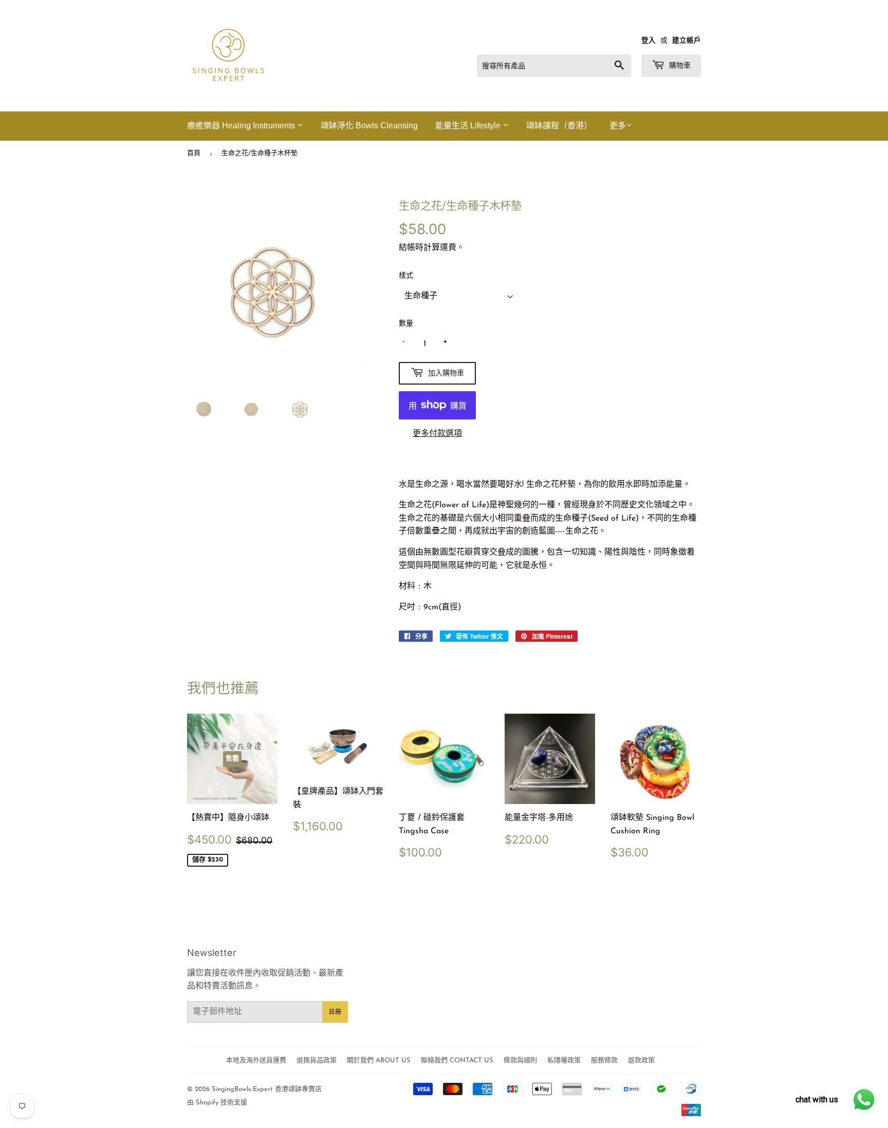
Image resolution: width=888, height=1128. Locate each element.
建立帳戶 (686, 40)
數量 (406, 324)
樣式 (406, 276)
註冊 (335, 1012)
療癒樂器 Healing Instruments (242, 125)
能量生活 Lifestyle (469, 125)
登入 (648, 40)
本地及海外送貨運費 (256, 1060)
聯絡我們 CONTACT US (457, 1060)
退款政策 (641, 1060)
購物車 (679, 65)
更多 (617, 126)
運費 (448, 248)
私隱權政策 (564, 1060)
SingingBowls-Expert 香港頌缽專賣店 (267, 1089)
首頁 (193, 153)
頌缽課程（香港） (559, 125)
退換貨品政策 (317, 1060)
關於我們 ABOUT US (379, 1060)
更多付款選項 (437, 434)
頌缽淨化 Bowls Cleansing (369, 125)
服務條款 (604, 1060)
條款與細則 (520, 1060)
